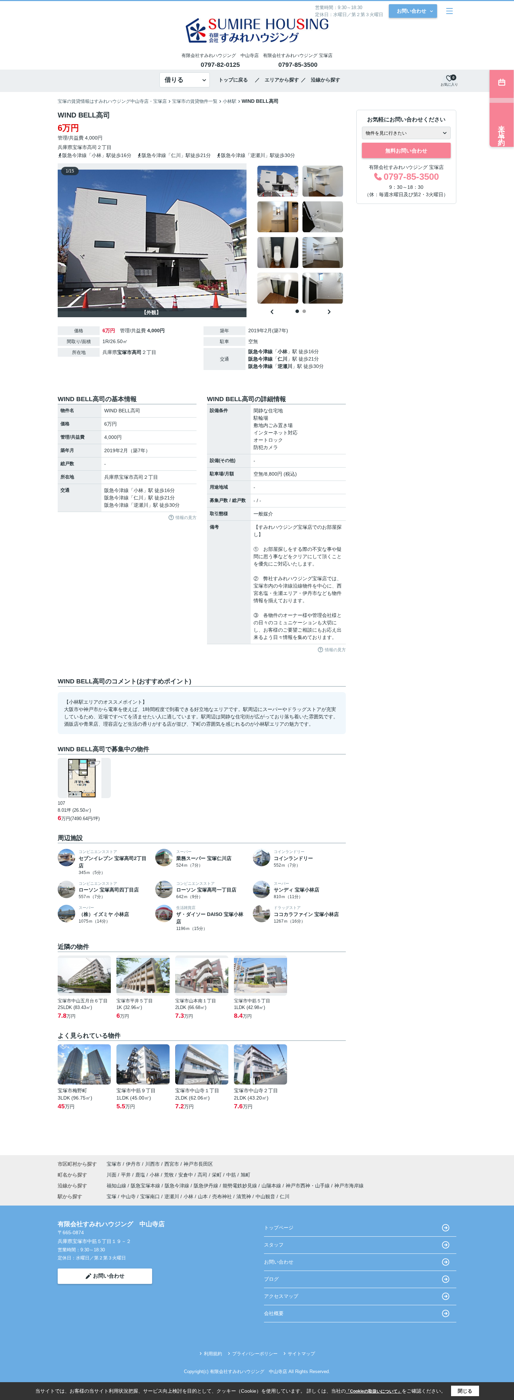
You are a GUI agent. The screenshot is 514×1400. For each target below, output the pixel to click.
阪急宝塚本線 (146, 1185)
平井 (126, 1175)
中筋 (231, 1175)
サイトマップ (301, 1353)
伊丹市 (133, 1164)
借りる (174, 79)
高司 (92, 147)
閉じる (465, 1391)
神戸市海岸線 (349, 1185)
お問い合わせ (411, 11)
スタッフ (274, 1245)
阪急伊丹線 (207, 1185)
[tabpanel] (300, 234)
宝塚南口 (150, 1196)
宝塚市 (79, 147)
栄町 (217, 1175)
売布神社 (222, 1196)
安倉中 (186, 1175)
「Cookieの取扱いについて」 (374, 1391)
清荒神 (243, 1196)
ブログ (271, 1279)
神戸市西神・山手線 (308, 1185)
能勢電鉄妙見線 (240, 1185)
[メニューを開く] (449, 11)
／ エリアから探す (277, 80)
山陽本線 (272, 1185)
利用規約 (213, 1353)
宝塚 (111, 1196)
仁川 (282, 359)
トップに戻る (236, 80)
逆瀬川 (285, 366)
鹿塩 (141, 1175)
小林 (282, 351)
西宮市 (171, 1164)
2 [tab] (304, 311)
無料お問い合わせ (406, 151)
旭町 (245, 1175)
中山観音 (265, 1196)
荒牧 (169, 1175)
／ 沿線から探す (320, 80)
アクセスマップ (281, 1296)
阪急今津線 (260, 351)
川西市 (152, 1164)
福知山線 (117, 1185)
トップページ (278, 1227)
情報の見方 (186, 517)
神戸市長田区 (198, 1164)
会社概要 (274, 1313)
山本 (203, 1196)
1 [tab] (297, 311)
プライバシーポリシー (255, 1353)
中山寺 (128, 1196)
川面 (112, 1175)
